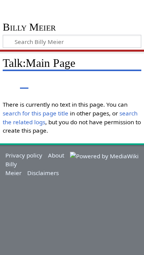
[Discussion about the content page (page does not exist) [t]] (24, 82)
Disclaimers (43, 173)
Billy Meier (29, 27)
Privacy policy (23, 155)
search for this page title (35, 113)
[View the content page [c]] (7, 82)
